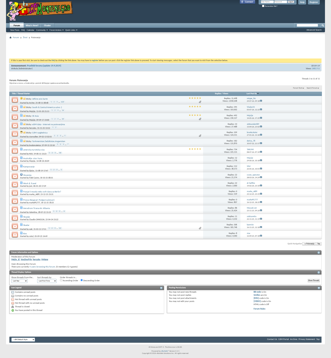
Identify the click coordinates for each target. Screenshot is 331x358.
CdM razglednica (39, 133)
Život (25, 37)
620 (62, 102)
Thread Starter (24, 94)
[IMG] (256, 298)
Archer (31, 103)
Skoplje (26, 217)
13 (60, 228)
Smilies (257, 295)
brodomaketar (35, 145)
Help (302, 2)
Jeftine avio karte (40, 99)
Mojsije (32, 111)
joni (30, 186)
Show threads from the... (22, 277)
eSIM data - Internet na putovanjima (48, 124)
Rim (25, 234)
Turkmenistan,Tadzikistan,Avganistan (48, 141)
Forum (17, 25)
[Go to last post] (261, 101)
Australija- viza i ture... (33, 158)
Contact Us (272, 339)
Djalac (31, 171)
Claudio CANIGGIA (36, 220)
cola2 (31, 236)
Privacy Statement (307, 339)
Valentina (33, 212)
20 (63, 119)
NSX (31, 154)
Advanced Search (314, 30)
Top (318, 244)
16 (63, 110)
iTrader (47, 25)
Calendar (30, 30)
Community (41, 30)
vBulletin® (165, 351)
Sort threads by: (44, 277)
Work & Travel (29, 183)
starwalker (33, 137)
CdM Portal (283, 339)
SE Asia (35, 116)
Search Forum (312, 88)
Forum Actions (55, 30)
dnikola (14, 68)
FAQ (23, 30)
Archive (293, 339)
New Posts (14, 30)
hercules (32, 128)
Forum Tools (298, 88)
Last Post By (252, 94)
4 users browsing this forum (42, 267)
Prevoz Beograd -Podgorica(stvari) (38, 200)
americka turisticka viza (33, 150)
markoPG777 (34, 203)
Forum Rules (259, 309)
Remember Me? (270, 6)
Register (314, 2)
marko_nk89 (34, 194)
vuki (30, 229)
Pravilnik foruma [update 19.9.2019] (44, 66)
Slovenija (27, 175)
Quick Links (70, 30)
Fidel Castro (34, 178)
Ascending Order (70, 280)
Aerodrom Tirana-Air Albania (36, 208)
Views (225, 94)
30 (60, 153)
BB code (257, 292)
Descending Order (91, 280)
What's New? (32, 25)
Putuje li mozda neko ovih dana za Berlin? (42, 192)
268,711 (316, 68)
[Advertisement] (165, 47)
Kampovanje (28, 167)
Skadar (26, 225)
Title (14, 94)
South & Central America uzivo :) (47, 107)
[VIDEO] (257, 301)
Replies (218, 94)
